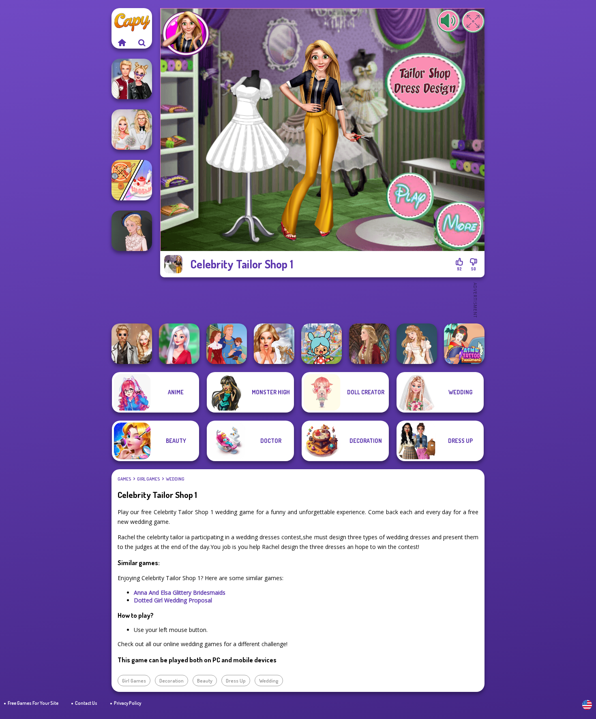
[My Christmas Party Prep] (179, 343)
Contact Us (86, 703)
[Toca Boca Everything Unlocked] (321, 343)
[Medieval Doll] (369, 343)
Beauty (204, 680)
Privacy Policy (127, 703)
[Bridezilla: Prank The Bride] (274, 343)
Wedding (175, 479)
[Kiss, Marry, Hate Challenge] (131, 79)
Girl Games (148, 479)
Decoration (171, 680)
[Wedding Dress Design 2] (417, 343)
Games (124, 479)
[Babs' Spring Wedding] (131, 129)
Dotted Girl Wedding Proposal (173, 600)
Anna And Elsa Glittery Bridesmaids (179, 592)
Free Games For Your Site (33, 703)
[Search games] (142, 42)
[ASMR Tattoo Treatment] (464, 343)
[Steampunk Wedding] (131, 343)
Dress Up (236, 680)
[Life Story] (226, 343)
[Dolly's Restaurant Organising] (131, 180)
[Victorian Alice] (131, 231)
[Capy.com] (121, 42)
